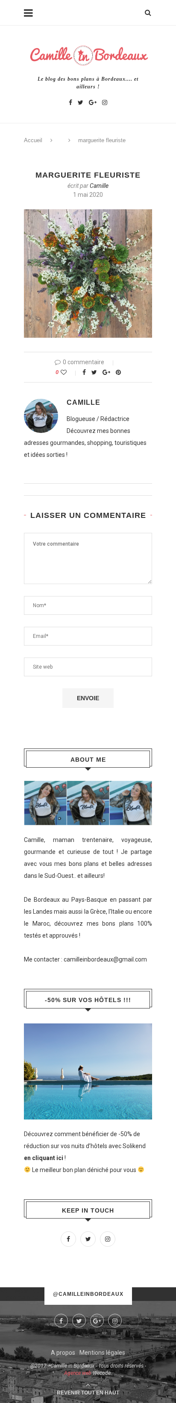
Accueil (33, 140)
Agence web (77, 1373)
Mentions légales (102, 1352)
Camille (99, 185)
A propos (63, 1352)
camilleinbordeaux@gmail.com (105, 959)
